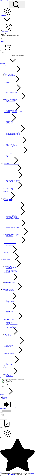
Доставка (4, 377)
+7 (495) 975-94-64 (3, 15)
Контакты (3, 399)
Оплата (1, 377)
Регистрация (4, 408)
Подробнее (2, 394)
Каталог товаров (3, 63)
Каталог (1, 395)
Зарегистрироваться (3, 419)
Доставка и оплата (5, 396)
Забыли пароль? (5, 412)
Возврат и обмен (4, 397)
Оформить (2, 53)
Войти (15, 407)
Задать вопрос (4, 398)
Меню (4, 395)
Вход (1, 408)
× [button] (0, 475)
